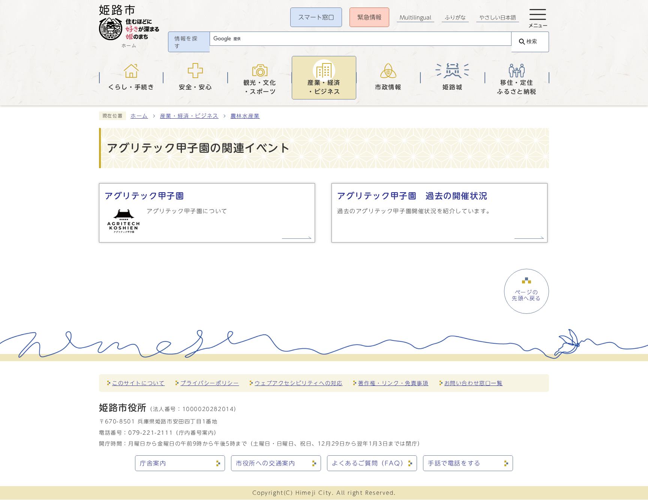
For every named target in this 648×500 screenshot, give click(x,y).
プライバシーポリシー (209, 383)
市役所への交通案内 (265, 463)
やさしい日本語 (497, 17)
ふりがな (455, 17)
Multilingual (415, 17)
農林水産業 (245, 116)
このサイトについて (138, 383)
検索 (531, 41)
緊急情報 (369, 17)
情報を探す (186, 42)
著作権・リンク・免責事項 (393, 383)
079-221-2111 (150, 432)
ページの (526, 295)
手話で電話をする (454, 463)
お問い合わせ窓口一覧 (473, 383)
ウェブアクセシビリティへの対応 (298, 383)
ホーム (139, 116)
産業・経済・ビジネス (189, 116)
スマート (316, 17)
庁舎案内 (153, 463)
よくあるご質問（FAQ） (369, 463)
